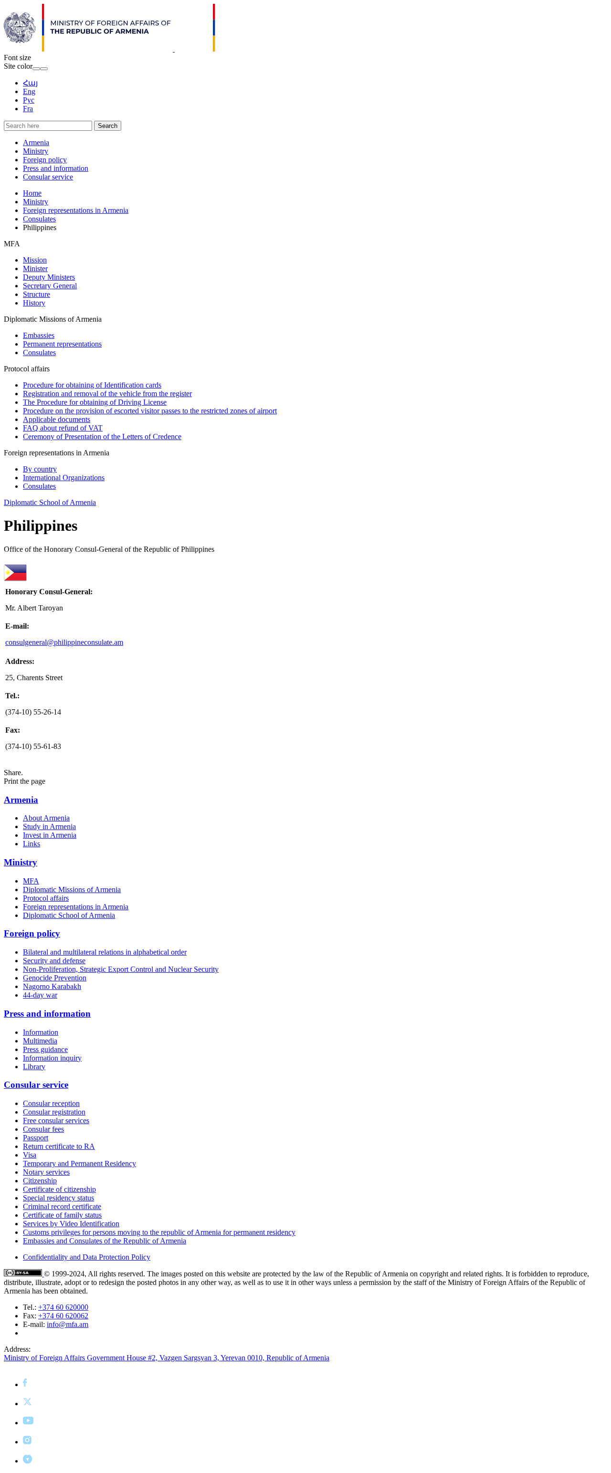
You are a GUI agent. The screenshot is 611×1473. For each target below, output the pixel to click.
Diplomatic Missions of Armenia (72, 889)
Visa (29, 1155)
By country (40, 469)
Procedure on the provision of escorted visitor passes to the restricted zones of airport (150, 411)
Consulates (39, 219)
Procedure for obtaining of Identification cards (92, 385)
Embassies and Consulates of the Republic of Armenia (104, 1241)
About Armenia (46, 818)
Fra (28, 109)
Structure (36, 294)
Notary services (46, 1172)
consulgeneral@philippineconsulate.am (64, 642)
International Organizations (64, 477)
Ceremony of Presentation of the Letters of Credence (102, 436)
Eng (29, 91)
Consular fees (43, 1129)
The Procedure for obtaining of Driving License (95, 402)
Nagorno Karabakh (52, 986)
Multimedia (40, 1041)
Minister (35, 268)
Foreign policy (45, 160)
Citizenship (40, 1181)
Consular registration (54, 1112)
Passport (35, 1138)
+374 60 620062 (63, 1316)
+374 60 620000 (63, 1307)
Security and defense (54, 961)
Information (40, 1032)
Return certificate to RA (59, 1146)
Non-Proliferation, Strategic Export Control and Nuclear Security (121, 969)
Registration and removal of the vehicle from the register (107, 393)
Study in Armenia (49, 826)
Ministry (35, 151)
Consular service (48, 177)
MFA (31, 881)
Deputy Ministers (49, 277)
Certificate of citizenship (59, 1189)
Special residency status (58, 1198)
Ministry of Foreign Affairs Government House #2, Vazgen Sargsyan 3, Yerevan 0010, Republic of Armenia (166, 1358)
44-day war (40, 995)
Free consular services (56, 1120)
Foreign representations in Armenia (75, 210)
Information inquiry (52, 1058)
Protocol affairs (46, 898)
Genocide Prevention (54, 978)
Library (34, 1067)
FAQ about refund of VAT (63, 428)
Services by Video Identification (71, 1224)
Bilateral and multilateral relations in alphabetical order (105, 952)
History (34, 303)
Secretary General (50, 286)
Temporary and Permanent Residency (79, 1163)
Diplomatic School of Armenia (50, 502)
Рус (28, 100)
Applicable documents (56, 419)
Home (32, 193)
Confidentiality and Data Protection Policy (86, 1257)
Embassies (38, 335)
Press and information (55, 168)
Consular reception (51, 1103)
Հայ (30, 83)
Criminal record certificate (62, 1206)
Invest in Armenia (49, 835)
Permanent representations (62, 344)
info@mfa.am (67, 1324)
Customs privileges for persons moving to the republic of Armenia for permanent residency (159, 1232)
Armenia (36, 142)
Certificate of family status (62, 1215)
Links (31, 844)
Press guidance (45, 1049)
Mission (35, 260)
